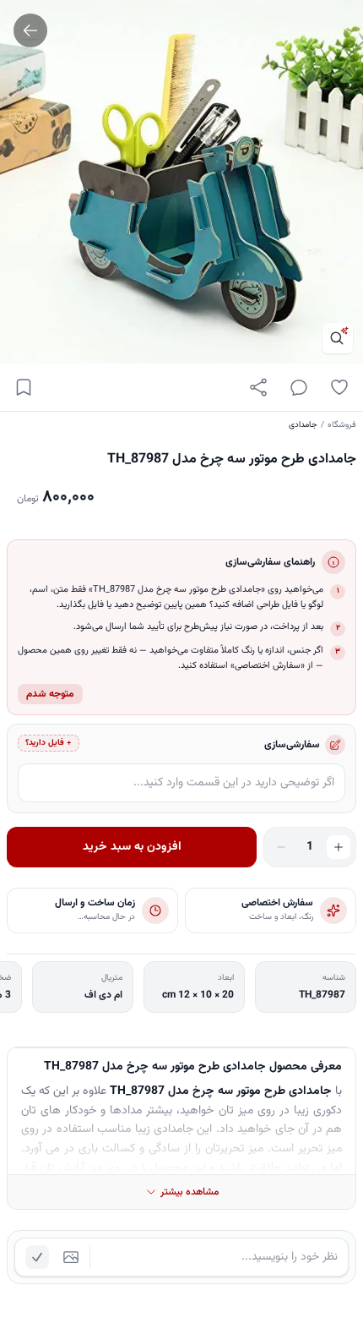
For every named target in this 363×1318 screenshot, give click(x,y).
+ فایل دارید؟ (48, 742)
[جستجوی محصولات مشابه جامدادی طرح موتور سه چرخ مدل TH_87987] (337, 338)
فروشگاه (342, 424)
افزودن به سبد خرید (132, 847)
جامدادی (303, 424)
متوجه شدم (50, 694)
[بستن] (25, 1236)
